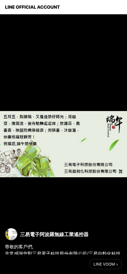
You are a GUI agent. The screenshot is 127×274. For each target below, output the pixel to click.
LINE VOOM (104, 264)
